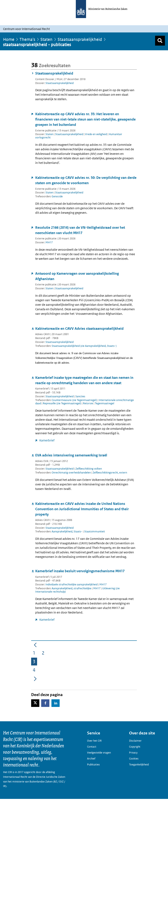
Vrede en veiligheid (96, 134)
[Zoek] (160, 41)
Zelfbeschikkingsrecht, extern (110, 472)
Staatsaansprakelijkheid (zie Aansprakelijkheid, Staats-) (84, 346)
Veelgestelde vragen (99, 752)
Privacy (133, 752)
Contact (91, 746)
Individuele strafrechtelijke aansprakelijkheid (71, 584)
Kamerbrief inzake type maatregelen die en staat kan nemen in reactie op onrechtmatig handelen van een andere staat (84, 380)
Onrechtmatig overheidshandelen (71, 472)
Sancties (80, 396)
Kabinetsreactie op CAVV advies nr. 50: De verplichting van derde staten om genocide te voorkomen (85, 180)
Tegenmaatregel (104, 403)
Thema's (27, 39)
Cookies (133, 758)
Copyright (134, 746)
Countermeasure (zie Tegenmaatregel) (75, 400)
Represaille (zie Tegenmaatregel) (62, 403)
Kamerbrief (46, 440)
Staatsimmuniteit (94, 531)
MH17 (49, 242)
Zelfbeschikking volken (88, 468)
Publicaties (93, 764)
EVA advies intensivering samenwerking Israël (71, 455)
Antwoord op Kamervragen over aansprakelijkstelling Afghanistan (77, 276)
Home (8, 39)
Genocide (57, 196)
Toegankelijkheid (139, 764)
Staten (46, 39)
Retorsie (88, 403)
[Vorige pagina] (35, 645)
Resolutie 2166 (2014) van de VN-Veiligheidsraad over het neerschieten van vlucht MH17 (80, 230)
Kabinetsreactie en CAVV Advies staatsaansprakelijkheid (79, 328)
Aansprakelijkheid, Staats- (67, 531)
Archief (91, 758)
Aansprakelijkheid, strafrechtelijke (72, 588)
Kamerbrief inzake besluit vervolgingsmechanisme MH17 (80, 571)
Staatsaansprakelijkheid (80, 39)
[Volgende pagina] (35, 678)
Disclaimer (135, 740)
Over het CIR (94, 740)
